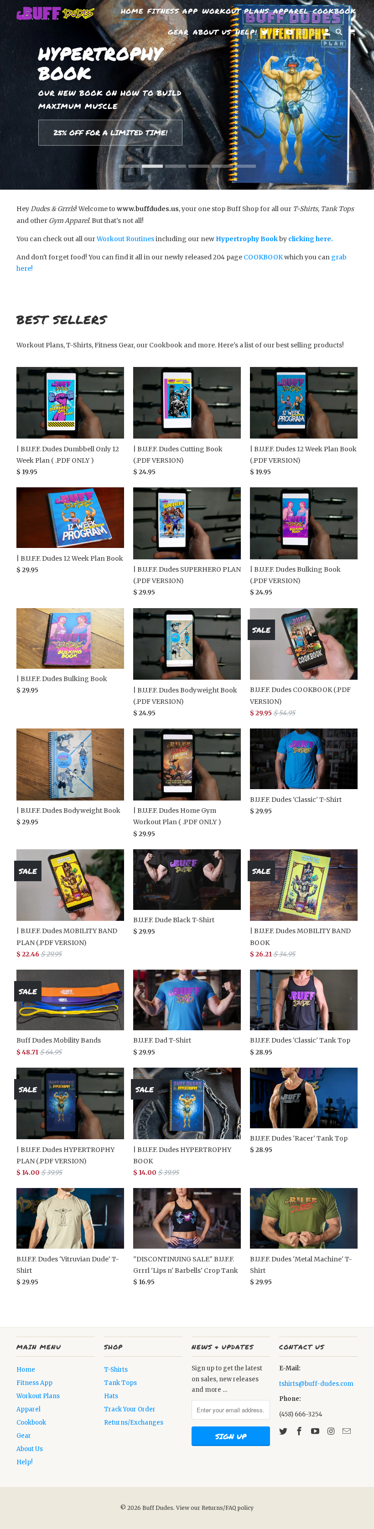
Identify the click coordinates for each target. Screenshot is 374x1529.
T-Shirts (116, 1370)
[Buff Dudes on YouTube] (316, 1431)
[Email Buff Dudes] (348, 1431)
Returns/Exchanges (133, 1422)
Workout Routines (125, 239)
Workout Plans (38, 1396)
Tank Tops (120, 1383)
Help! (24, 1462)
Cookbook (31, 1422)
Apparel (28, 1409)
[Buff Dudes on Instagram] (332, 1431)
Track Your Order (130, 1409)
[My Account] (327, 34)
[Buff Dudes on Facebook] (300, 1431)
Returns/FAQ (220, 1507)
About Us (29, 1449)
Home (25, 1370)
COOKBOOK (263, 257)
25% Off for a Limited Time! (110, 133)
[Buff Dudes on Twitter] (284, 1431)
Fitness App (34, 1383)
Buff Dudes (157, 1507)
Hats (111, 1396)
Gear (23, 1436)
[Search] (340, 34)
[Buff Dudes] (55, 14)
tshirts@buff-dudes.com (316, 1384)
